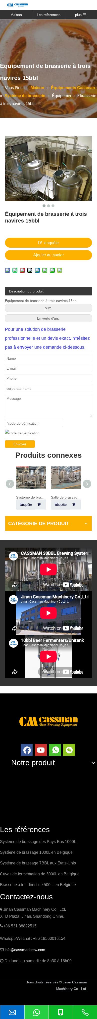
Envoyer (19, 444)
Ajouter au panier (48, 255)
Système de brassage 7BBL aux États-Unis (38, 863)
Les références (48, 15)
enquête (51, 243)
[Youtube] (41, 750)
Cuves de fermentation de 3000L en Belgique (40, 874)
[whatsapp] (55, 750)
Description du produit (26, 291)
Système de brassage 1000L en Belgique (36, 852)
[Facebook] (27, 750)
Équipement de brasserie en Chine (32, 998)
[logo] (48, 721)
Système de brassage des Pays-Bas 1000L (38, 842)
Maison (16, 15)
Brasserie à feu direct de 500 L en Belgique (38, 885)
